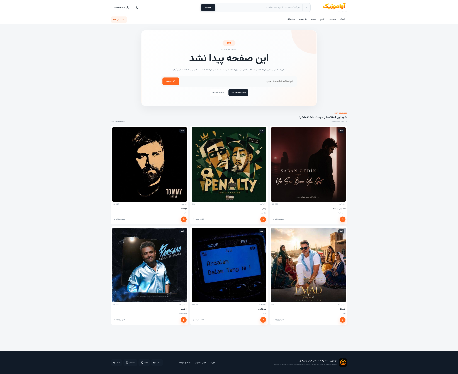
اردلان (264, 313)
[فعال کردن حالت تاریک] (137, 7)
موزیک (212, 362)
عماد (344, 313)
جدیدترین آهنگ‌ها (218, 92)
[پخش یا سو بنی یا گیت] (342, 219)
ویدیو (313, 19)
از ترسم (184, 309)
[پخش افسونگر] (342, 320)
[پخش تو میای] (184, 219)
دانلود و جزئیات (279, 219)
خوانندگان (291, 19)
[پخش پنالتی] (263, 219)
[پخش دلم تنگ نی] (263, 320)
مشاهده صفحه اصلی (118, 121)
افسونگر (342, 309)
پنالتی (264, 208)
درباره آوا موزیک (185, 362)
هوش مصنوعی (200, 362)
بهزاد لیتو (263, 213)
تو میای (184, 208)
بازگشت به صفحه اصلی (238, 92)
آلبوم (322, 19)
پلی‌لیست (303, 19)
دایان (185, 213)
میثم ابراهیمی (183, 313)
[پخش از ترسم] (184, 320)
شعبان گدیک (341, 213)
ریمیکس (332, 19)
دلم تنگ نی (262, 309)
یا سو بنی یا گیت (339, 208)
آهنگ (342, 19)
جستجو (208, 7)
